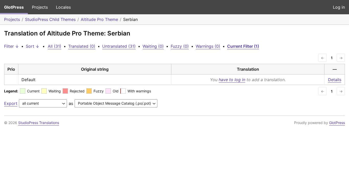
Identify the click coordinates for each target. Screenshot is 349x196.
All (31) (54, 46)
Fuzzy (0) (180, 46)
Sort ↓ (32, 46)
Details (334, 79)
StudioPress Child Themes (50, 19)
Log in (339, 7)
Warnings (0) (208, 46)
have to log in (232, 79)
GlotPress (14, 7)
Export (10, 103)
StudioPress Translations (38, 122)
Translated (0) (81, 46)
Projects (40, 7)
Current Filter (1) (243, 46)
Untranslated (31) (119, 46)
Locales (63, 7)
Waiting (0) (153, 46)
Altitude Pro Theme (99, 19)
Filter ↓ (11, 46)
